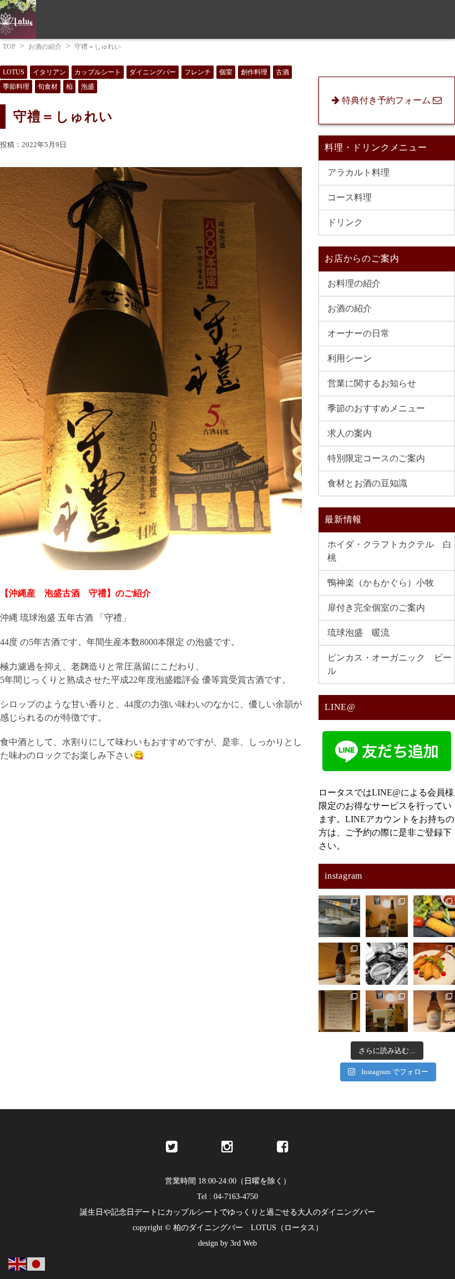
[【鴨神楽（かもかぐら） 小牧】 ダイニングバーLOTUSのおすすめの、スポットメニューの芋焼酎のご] (386, 916)
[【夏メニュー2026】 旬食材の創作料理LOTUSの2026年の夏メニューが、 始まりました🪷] (339, 1011)
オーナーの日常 (358, 333)
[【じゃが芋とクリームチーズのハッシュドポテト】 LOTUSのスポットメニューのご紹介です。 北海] (434, 916)
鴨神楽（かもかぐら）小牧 (380, 582)
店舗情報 (139, 56)
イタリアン (49, 72)
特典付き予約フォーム (402, 56)
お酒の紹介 (349, 308)
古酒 (282, 72)
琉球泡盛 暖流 (358, 632)
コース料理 (349, 197)
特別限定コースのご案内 (376, 458)
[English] (17, 1263)
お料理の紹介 (354, 283)
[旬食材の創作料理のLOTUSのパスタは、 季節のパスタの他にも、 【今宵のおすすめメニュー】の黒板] (386, 963)
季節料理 (16, 86)
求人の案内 (82, 56)
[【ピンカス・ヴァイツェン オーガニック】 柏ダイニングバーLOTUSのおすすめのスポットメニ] (339, 963)
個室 (225, 72)
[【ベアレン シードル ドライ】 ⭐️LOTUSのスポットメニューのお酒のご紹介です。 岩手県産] (434, 1011)
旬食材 (48, 86)
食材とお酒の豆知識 (367, 483)
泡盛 (87, 86)
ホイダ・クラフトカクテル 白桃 (389, 551)
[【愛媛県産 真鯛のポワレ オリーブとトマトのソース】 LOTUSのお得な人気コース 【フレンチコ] (339, 916)
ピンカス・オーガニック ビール (389, 664)
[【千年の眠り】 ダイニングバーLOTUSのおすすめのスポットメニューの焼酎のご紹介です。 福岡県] (386, 1011)
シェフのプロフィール (296, 56)
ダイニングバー (152, 72)
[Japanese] (36, 1263)
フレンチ (197, 72)
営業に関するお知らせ (371, 383)
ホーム (30, 56)
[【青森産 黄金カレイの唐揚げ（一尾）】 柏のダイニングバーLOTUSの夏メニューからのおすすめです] (434, 963)
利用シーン (349, 358)
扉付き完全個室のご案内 (376, 607)
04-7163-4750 (236, 1196)
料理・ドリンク (205, 56)
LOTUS (13, 72)
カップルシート (97, 72)
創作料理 (254, 72)
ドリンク (345, 222)
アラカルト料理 (358, 172)
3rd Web (243, 1243)
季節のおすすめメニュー (376, 408)
